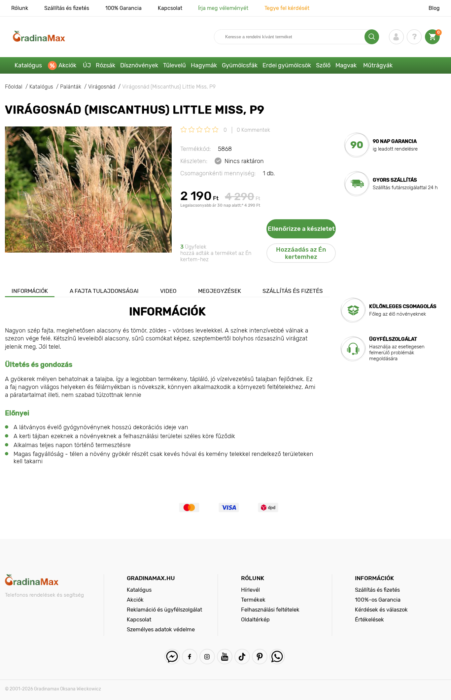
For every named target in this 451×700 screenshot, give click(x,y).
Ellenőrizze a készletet (301, 228)
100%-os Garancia (377, 599)
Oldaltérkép (255, 619)
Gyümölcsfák (240, 65)
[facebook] (189, 656)
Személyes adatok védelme (161, 629)
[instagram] (207, 656)
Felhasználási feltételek (270, 609)
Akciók (67, 65)
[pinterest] (259, 656)
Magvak (346, 65)
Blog (434, 8)
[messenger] (172, 656)
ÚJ (87, 65)
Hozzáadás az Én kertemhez (301, 253)
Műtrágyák (378, 65)
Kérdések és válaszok (381, 609)
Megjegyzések (219, 291)
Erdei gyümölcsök (286, 65)
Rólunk (19, 8)
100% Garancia (123, 8)
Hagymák (204, 65)
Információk (30, 291)
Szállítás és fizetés (66, 8)
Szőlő (323, 65)
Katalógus (28, 65)
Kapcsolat (170, 8)
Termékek (253, 599)
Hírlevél (250, 589)
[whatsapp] (277, 656)
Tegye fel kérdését (286, 8)
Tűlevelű (174, 65)
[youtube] (224, 656)
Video (168, 291)
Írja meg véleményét (223, 8)
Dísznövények (139, 65)
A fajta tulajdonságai (104, 291)
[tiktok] (242, 656)
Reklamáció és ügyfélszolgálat (164, 609)
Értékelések (369, 619)
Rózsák (105, 65)
